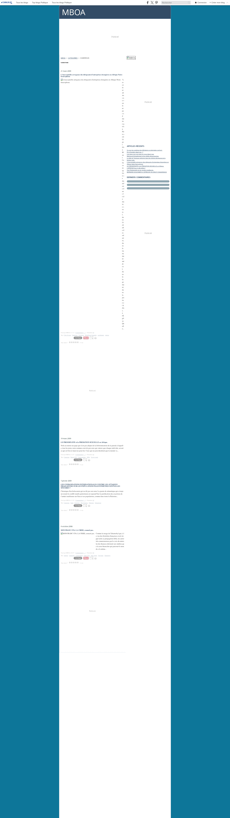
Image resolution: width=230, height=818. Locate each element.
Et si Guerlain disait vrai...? (135, 152)
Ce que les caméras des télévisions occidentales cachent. (144, 150)
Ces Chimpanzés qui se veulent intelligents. (140, 170)
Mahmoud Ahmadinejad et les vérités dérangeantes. (143, 156)
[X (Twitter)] (152, 2)
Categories (73, 58)
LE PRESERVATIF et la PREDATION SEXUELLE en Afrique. (145, 166)
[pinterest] (156, 2)
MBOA (63, 58)
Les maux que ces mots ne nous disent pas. (140, 154)
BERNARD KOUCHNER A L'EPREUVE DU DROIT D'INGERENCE (147, 172)
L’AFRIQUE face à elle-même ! (136, 168)
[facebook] (147, 2)
